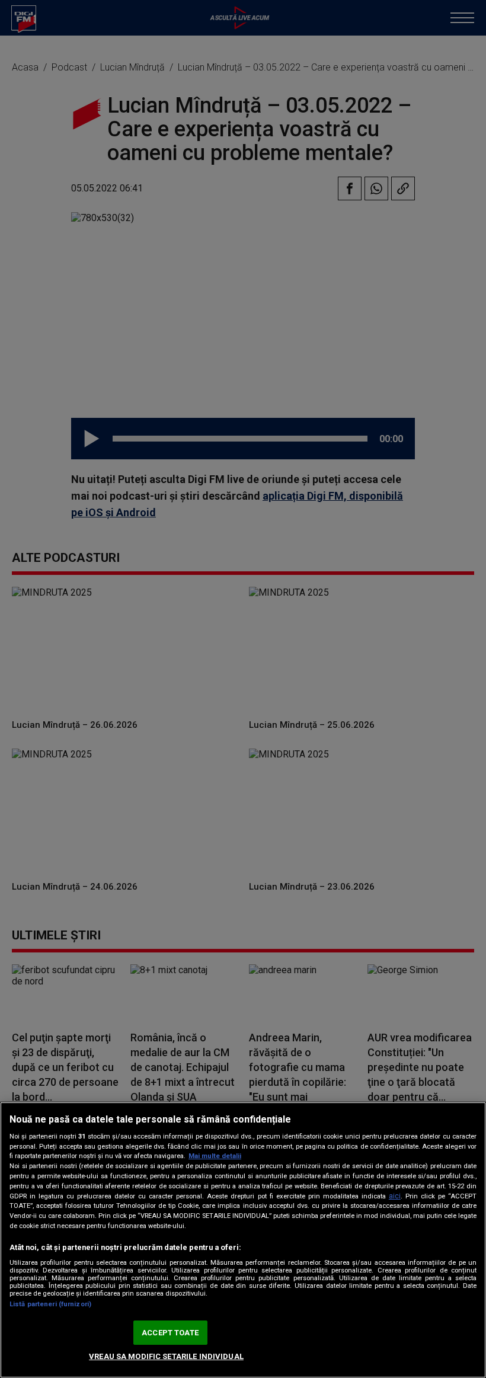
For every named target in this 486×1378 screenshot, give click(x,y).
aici (395, 1196)
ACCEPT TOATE (170, 1332)
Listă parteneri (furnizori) (50, 1304)
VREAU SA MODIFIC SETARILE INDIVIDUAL (166, 1356)
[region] (243, 1240)
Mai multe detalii (214, 1156)
